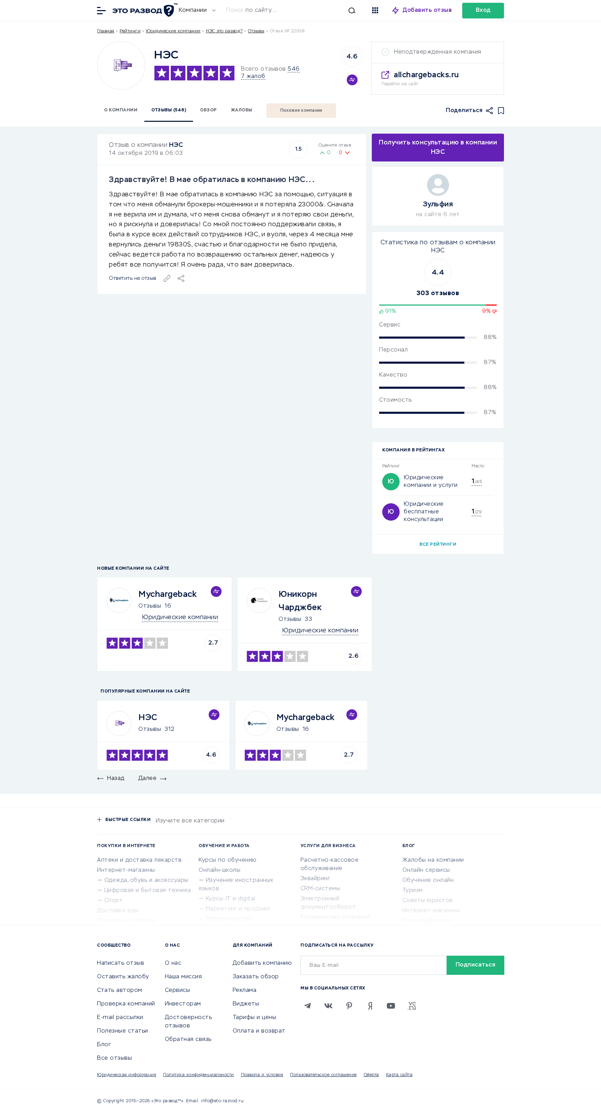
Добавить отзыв (427, 10)
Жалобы (242, 110)
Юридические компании (173, 31)
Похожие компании (301, 111)
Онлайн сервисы (426, 870)
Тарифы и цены (255, 1017)
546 (294, 69)
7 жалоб (253, 76)
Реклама (245, 990)
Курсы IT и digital (230, 899)
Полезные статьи (122, 1031)
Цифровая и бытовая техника (147, 890)
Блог (104, 1045)
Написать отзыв (120, 963)
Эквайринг (315, 879)
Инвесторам (183, 1004)
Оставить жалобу (123, 977)
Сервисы (177, 990)
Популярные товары (127, 921)
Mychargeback (167, 594)
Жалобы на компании (433, 860)
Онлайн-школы (219, 870)
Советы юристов (427, 900)
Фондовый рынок (427, 921)
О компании (120, 110)
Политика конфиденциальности (198, 1075)
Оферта (371, 1075)
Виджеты (246, 1004)
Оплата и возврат (259, 1031)
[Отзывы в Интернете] (144, 10)
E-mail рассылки (120, 1017)
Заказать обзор (256, 977)
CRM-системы (320, 889)
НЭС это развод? (224, 31)
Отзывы (149, 606)
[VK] (328, 1006)
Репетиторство (229, 919)
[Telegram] (307, 1006)
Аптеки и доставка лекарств (139, 860)
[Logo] (121, 65)
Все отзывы (114, 1058)
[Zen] (370, 1006)
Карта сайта (399, 1075)
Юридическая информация (126, 1075)
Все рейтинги (437, 545)
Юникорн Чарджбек (300, 601)
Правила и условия (262, 1075)
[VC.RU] (412, 1006)
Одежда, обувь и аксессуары (146, 880)
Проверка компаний (126, 1004)
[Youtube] (391, 1006)
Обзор (208, 110)
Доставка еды (117, 911)
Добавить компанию (262, 963)
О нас (173, 963)
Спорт (113, 900)
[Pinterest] (349, 1006)
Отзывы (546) (168, 110)
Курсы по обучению (228, 860)
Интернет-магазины (126, 870)
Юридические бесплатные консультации (424, 512)
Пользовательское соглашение (323, 1075)
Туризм (412, 890)
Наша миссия (183, 977)
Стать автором (119, 990)
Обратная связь (188, 1039)
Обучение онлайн (428, 880)
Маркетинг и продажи (238, 909)
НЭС (176, 145)
